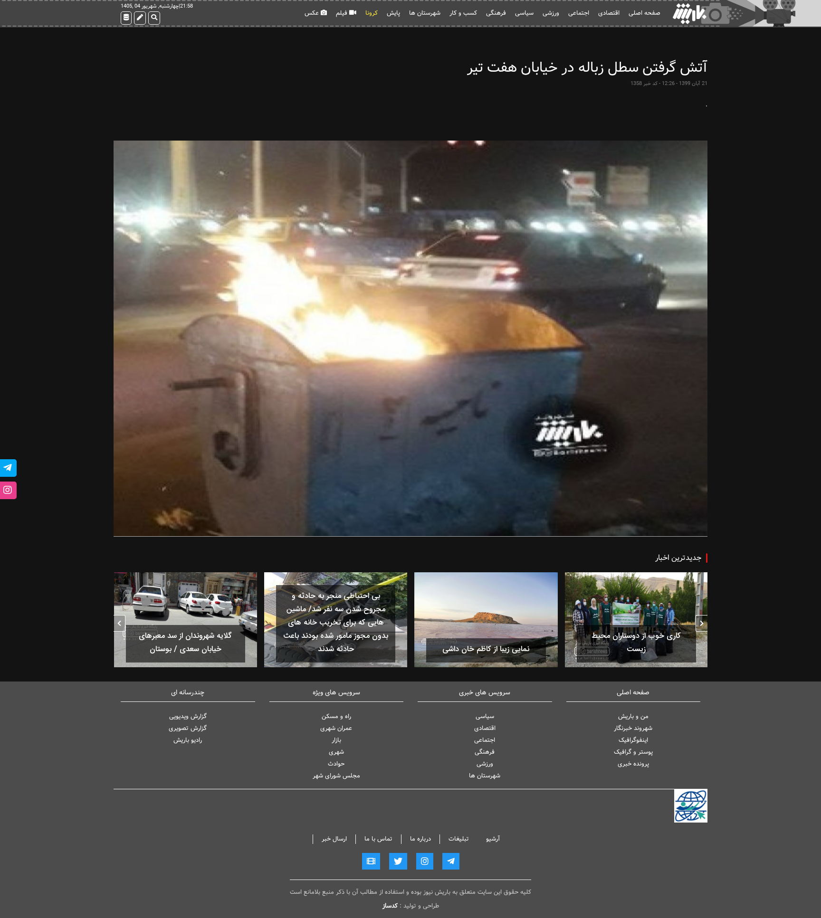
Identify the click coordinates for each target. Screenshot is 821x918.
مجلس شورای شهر (336, 776)
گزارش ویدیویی (188, 716)
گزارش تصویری (188, 728)
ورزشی (551, 13)
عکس (313, 13)
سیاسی (524, 13)
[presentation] (701, 623)
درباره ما (420, 839)
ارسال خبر (334, 839)
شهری (336, 752)
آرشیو (493, 839)
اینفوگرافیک (633, 740)
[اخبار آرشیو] (126, 18)
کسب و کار (463, 13)
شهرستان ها (424, 13)
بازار (336, 740)
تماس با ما (378, 839)
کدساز (390, 906)
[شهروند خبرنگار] (140, 18)
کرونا (371, 13)
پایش (393, 13)
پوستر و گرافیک (633, 752)
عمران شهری (336, 728)
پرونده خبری (633, 764)
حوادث (336, 764)
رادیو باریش (187, 740)
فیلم (342, 13)
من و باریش (633, 716)
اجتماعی (578, 13)
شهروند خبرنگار (633, 728)
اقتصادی (609, 13)
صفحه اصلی (644, 13)
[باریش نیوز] (689, 13)
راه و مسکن (336, 716)
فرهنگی (496, 13)
